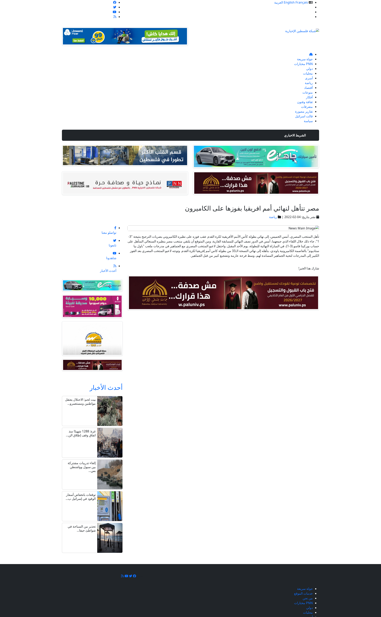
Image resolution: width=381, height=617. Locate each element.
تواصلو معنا (305, 16)
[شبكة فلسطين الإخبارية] (302, 30)
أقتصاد (308, 87)
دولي (309, 68)
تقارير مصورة (304, 111)
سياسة (308, 121)
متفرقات (307, 106)
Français (301, 2)
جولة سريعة (305, 59)
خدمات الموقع (303, 7)
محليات (308, 73)
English (289, 2)
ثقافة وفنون (305, 102)
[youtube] (114, 12)
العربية (278, 2)
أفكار (309, 97)
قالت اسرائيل (304, 116)
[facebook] (114, 2)
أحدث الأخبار (106, 387)
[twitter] (114, 7)
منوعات (307, 92)
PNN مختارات (303, 64)
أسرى (309, 78)
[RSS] (115, 16)
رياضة (309, 83)
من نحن (308, 12)
